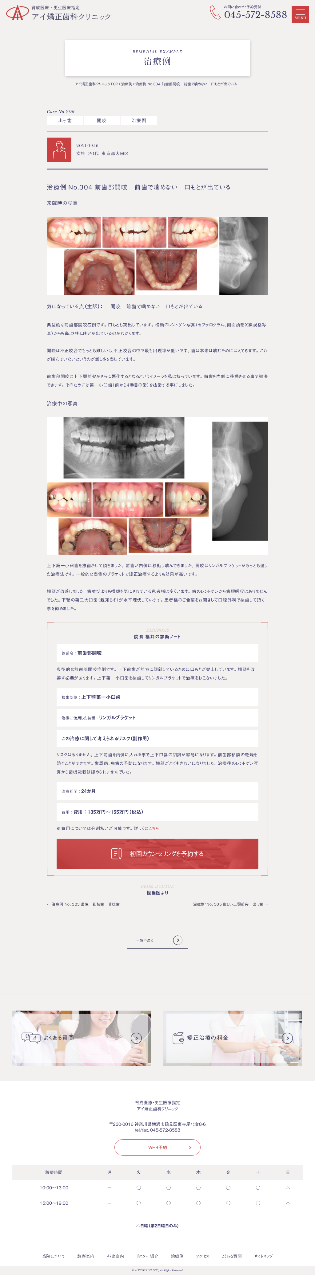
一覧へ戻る (145, 940)
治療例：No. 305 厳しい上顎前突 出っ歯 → (230, 904)
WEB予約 (157, 1147)
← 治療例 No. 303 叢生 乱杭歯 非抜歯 (83, 904)
